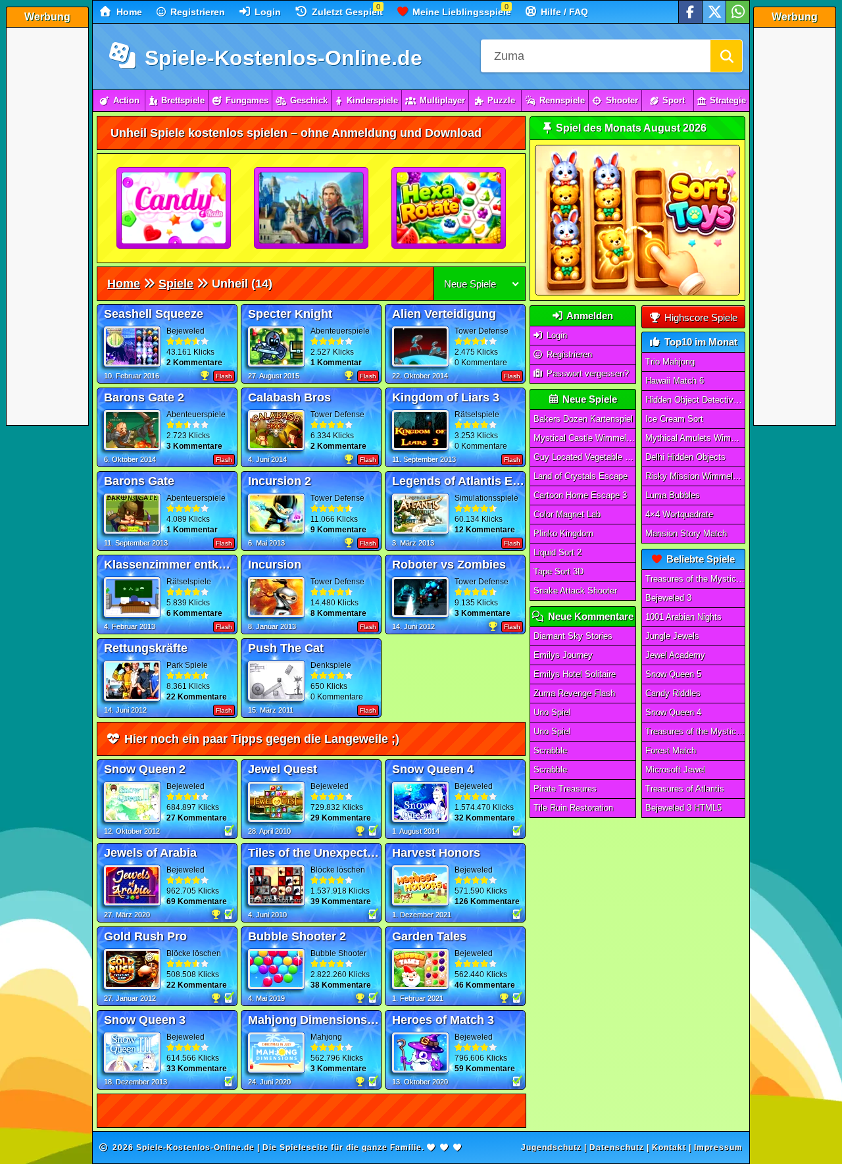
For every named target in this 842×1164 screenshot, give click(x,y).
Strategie (728, 100)
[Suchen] (726, 55)
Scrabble (550, 750)
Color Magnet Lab (567, 514)
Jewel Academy (675, 655)
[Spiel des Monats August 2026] (637, 292)
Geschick (309, 100)
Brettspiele (183, 100)
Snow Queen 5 (673, 674)
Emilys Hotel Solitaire (574, 674)
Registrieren (196, 12)
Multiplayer (442, 100)
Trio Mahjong (670, 362)
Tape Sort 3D (558, 571)
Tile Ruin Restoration (573, 808)
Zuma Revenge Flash (574, 693)
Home (128, 12)
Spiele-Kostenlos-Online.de (280, 58)
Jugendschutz (551, 1147)
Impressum (718, 1147)
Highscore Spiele (699, 317)
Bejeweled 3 (668, 598)
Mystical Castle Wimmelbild (584, 438)
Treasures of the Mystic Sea (695, 579)
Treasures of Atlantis (684, 789)
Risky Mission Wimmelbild (695, 476)
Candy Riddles (673, 693)
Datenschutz (616, 1147)
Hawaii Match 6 (674, 381)
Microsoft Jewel (675, 769)
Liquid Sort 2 (557, 552)
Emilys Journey (563, 655)
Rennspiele (562, 100)
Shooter (622, 100)
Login (266, 12)
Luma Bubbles (672, 495)
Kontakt (669, 1147)
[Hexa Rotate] (449, 208)
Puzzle (501, 100)
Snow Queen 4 (673, 712)
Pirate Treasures (565, 789)
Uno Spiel (551, 712)
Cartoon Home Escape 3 (580, 495)
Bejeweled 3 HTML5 (683, 808)
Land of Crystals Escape (580, 476)
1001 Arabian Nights (683, 617)
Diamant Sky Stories (572, 636)
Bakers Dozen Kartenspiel (583, 419)
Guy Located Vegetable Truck (584, 457)
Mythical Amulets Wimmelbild (695, 438)
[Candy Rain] (174, 208)
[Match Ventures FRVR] (311, 208)
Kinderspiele (372, 100)
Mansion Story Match (686, 533)
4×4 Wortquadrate (679, 514)
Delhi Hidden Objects (685, 457)
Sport (673, 100)
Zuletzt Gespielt (346, 12)
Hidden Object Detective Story (695, 400)
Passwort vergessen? (586, 373)
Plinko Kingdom (563, 533)
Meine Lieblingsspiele (460, 12)
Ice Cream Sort (674, 419)
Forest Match (670, 750)
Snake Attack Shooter (575, 590)
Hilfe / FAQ (563, 12)
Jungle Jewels (672, 636)
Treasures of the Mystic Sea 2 (695, 731)
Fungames (247, 100)
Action (126, 100)
